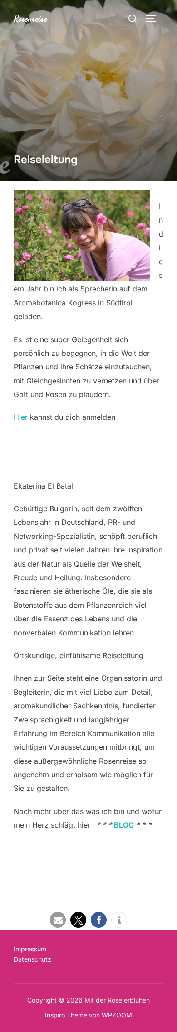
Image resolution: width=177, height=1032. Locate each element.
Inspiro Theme (66, 1015)
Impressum (30, 949)
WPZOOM (117, 1015)
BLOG (124, 824)
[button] (58, 920)
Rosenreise (30, 18)
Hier (21, 417)
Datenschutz (32, 959)
